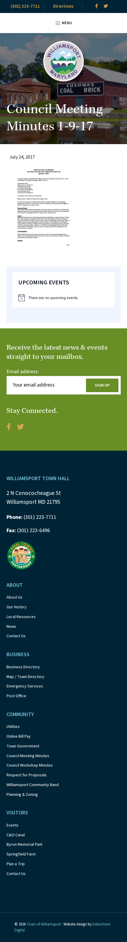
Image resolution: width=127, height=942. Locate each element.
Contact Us (16, 636)
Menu (66, 23)
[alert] (63, 297)
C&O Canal (15, 835)
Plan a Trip (15, 864)
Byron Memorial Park (24, 845)
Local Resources (21, 617)
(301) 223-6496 (28, 530)
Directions (63, 6)
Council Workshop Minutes (29, 765)
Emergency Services (24, 686)
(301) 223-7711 (25, 6)
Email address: (22, 371)
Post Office (16, 696)
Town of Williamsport (44, 924)
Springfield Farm (21, 854)
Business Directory (23, 667)
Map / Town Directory (25, 677)
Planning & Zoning (22, 795)
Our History (16, 607)
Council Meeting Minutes (27, 756)
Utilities (13, 727)
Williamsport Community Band (32, 785)
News (11, 627)
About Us (14, 597)
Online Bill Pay (18, 736)
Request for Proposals (26, 775)
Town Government (22, 746)
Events (12, 825)
